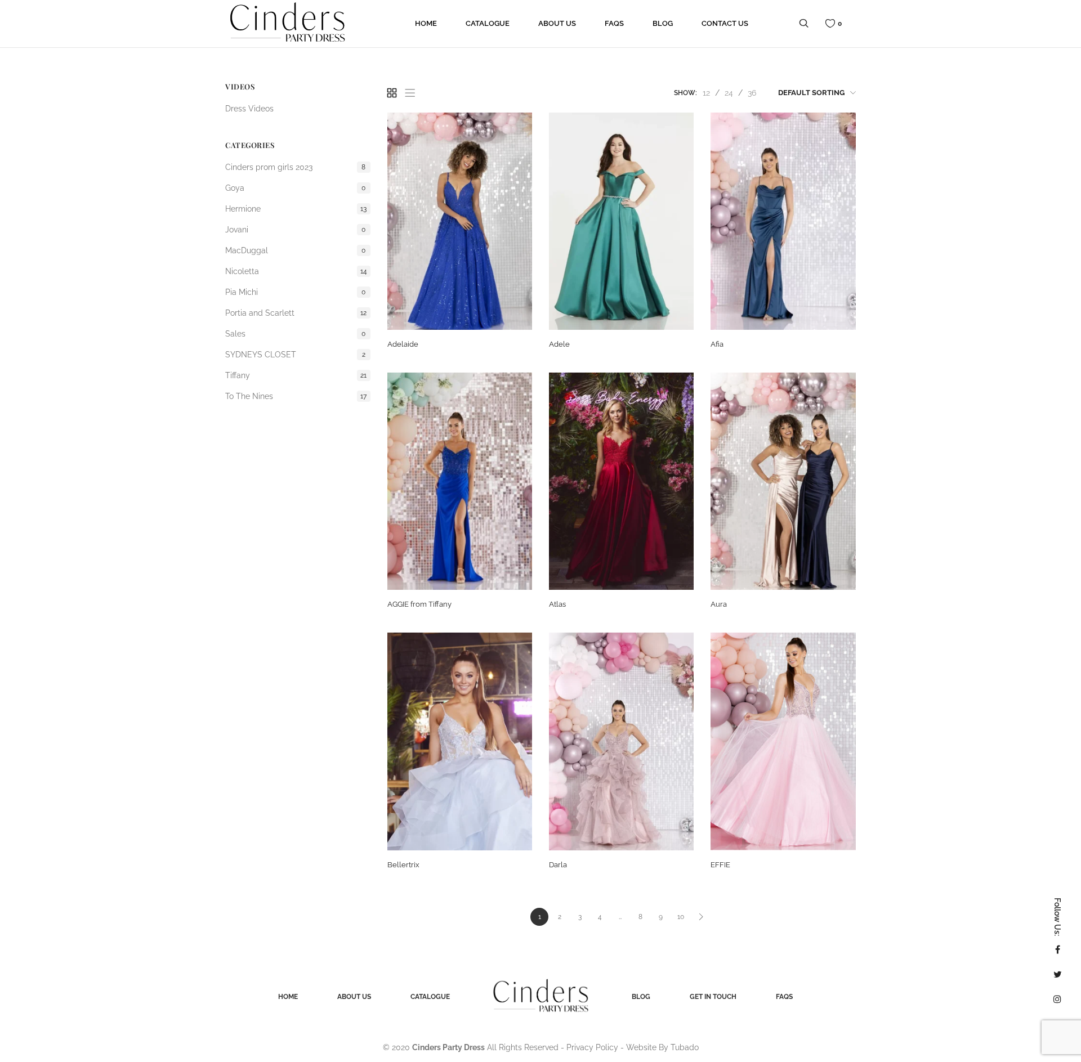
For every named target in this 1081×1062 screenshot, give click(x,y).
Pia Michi (295, 292)
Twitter (1057, 974)
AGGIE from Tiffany (419, 604)
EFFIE (720, 865)
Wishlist (840, 23)
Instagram (1057, 999)
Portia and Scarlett (296, 312)
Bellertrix (403, 865)
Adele (559, 344)
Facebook (1057, 949)
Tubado (685, 1047)
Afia (717, 344)
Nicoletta (296, 271)
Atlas (557, 604)
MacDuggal (295, 250)
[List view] (410, 93)
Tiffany (296, 375)
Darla (558, 865)
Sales (295, 333)
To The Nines (296, 396)
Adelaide (402, 344)
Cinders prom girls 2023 (295, 167)
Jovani (295, 229)
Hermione (296, 208)
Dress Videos (249, 108)
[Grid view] (391, 92)
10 (680, 916)
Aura (719, 604)
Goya (295, 187)
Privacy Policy (592, 1047)
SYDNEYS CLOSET (295, 354)
